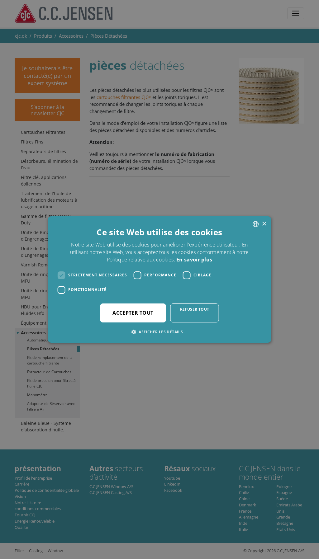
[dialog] (159, 279)
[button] (159, 332)
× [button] (264, 224)
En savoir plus (194, 259)
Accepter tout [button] (132, 312)
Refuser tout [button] (194, 309)
